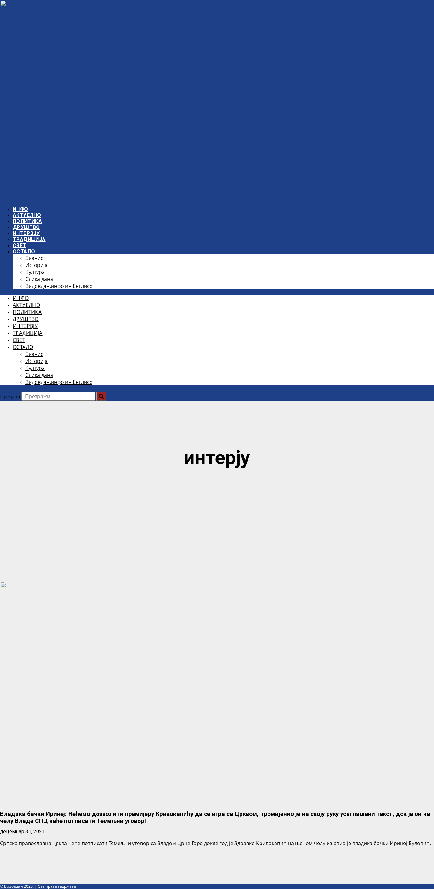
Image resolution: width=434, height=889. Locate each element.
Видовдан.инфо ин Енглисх (58, 285)
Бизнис (34, 257)
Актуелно (27, 215)
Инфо (20, 209)
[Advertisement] (217, 526)
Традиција (29, 239)
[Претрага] (101, 396)
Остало (24, 251)
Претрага (10, 396)
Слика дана (39, 278)
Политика (27, 221)
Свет (19, 245)
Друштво (26, 227)
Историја (36, 264)
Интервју (26, 233)
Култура (35, 271)
